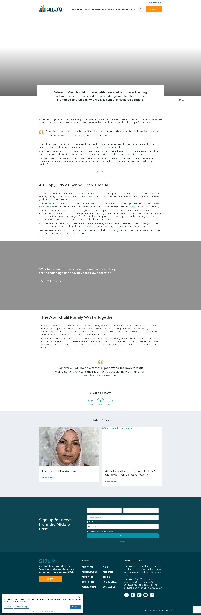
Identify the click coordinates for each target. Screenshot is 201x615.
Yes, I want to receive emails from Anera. (102, 522)
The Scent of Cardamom (59, 471)
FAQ (144, 610)
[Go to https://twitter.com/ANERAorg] (126, 595)
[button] (90, 526)
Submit (122, 536)
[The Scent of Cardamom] (69, 446)
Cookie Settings (21, 606)
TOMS (132, 206)
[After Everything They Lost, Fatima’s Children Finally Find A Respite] (132, 446)
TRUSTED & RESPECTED (155, 610)
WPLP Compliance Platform (45, 611)
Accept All (75, 606)
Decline (8, 606)
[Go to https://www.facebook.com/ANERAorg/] (133, 595)
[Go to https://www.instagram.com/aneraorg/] (152, 595)
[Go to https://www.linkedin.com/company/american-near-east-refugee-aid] (139, 595)
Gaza (99, 119)
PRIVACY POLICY (170, 610)
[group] (58, 566)
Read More (49, 477)
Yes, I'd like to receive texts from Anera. (101, 531)
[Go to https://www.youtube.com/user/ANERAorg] (145, 595)
